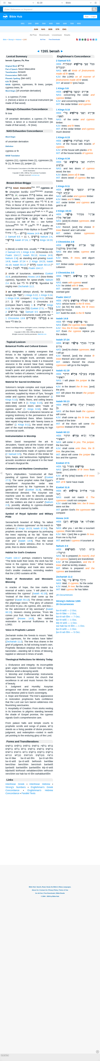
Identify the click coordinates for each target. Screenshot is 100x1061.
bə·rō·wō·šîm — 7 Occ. (68, 616)
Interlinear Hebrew (39, 784)
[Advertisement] (50, 849)
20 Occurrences (64, 595)
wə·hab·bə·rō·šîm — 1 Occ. (70, 626)
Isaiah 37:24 (21, 240)
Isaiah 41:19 (39, 593)
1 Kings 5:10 (63, 109)
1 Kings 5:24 (45, 295)
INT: (58, 83)
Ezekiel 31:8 (33, 489)
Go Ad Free (4, 1055)
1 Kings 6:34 (28, 252)
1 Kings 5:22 (31, 295)
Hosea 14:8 (25, 618)
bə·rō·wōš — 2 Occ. (66, 610)
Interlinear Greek (14, 784)
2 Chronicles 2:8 (65, 241)
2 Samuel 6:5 (12, 236)
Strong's (11, 40)
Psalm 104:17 (13, 255)
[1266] (96, 479)
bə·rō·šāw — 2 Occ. (66, 613)
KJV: (58, 76)
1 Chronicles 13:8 (15, 318)
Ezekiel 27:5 (37, 308)
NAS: (59, 70)
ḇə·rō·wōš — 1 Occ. (66, 629)
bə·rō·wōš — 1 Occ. (66, 619)
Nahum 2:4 (46, 236)
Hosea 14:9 (33, 233)
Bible (5, 40)
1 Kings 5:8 (62, 88)
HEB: (59, 64)
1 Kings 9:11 (37, 298)
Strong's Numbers (15, 787)
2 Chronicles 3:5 (65, 272)
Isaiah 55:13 (30, 255)
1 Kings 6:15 (34, 403)
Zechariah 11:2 (26, 286)
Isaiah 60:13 (43, 264)
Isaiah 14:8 (25, 541)
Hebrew (18, 40)
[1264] (3, 479)
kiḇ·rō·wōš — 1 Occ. (66, 623)
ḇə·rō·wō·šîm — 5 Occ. (68, 632)
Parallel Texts (28, 793)
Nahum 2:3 (62, 546)
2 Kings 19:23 (40, 240)
